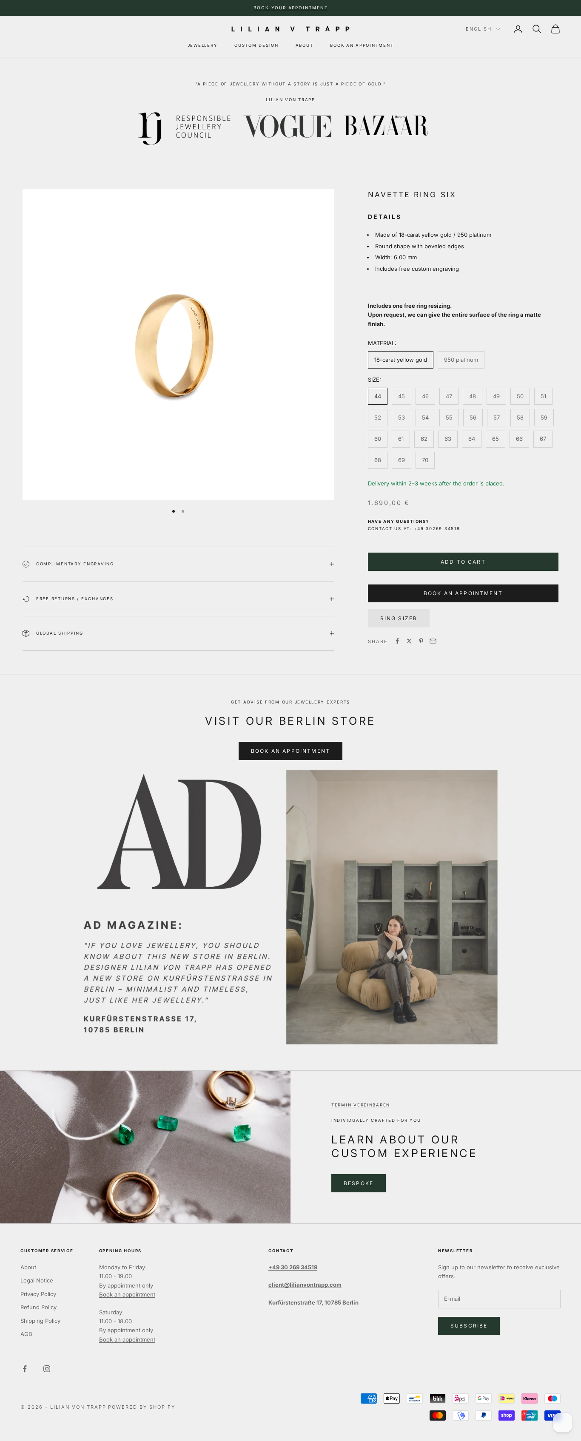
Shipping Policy (40, 1320)
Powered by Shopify (141, 1407)
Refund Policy (38, 1307)
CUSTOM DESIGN (256, 45)
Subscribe (468, 1325)
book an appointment (463, 593)
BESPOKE (358, 1183)
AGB (26, 1333)
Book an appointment (127, 1294)
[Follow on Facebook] (24, 1368)
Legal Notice (36, 1280)
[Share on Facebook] (397, 641)
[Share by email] (433, 641)
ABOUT (304, 45)
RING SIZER (399, 618)
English (479, 29)
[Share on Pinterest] (421, 641)
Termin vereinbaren (360, 1105)
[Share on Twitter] (409, 641)
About (28, 1267)
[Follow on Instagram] (47, 1368)
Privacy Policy (38, 1294)
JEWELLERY (203, 45)
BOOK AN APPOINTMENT (361, 45)
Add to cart (463, 561)
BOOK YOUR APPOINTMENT (290, 7)
